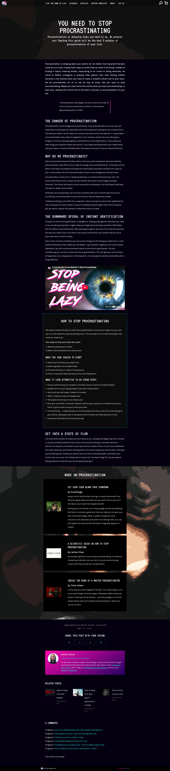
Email (63, 670)
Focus (83, 628)
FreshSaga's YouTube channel (95, 668)
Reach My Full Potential (78, 625)
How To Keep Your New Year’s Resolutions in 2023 (89, 697)
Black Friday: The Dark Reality (62, 694)
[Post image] (50, 692)
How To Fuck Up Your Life (117, 692)
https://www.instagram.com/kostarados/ (75, 658)
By (91, 625)
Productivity (89, 628)
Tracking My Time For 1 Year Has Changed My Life (75, 734)
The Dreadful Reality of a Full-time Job (70, 741)
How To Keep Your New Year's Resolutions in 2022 (75, 748)
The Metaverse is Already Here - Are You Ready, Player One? (79, 745)
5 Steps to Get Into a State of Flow (68, 737)
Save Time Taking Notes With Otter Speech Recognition (78, 730)
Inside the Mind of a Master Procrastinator (94, 580)
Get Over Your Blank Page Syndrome (88, 487)
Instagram (72, 670)
